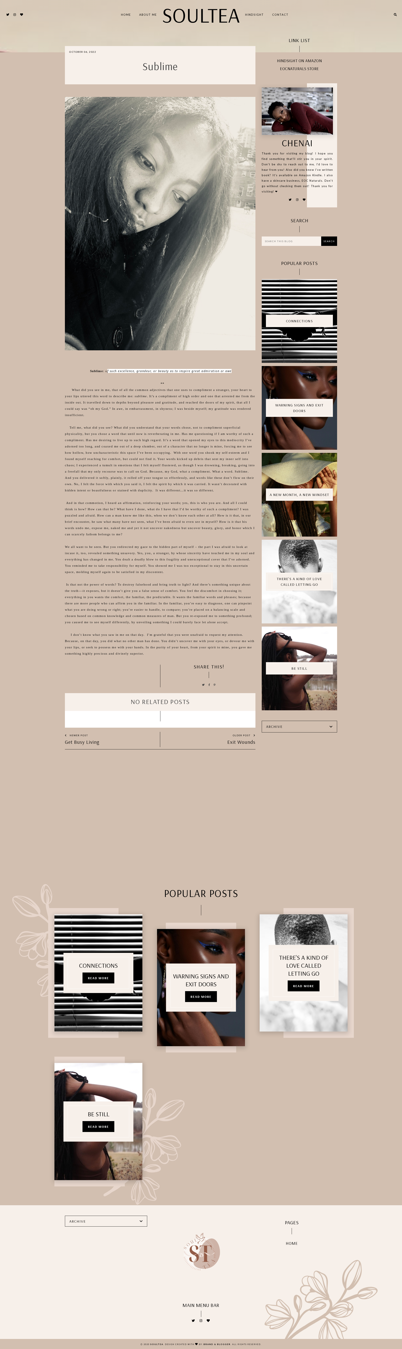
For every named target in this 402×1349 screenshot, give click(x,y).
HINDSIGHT (254, 14)
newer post (78, 735)
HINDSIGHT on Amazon (299, 60)
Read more (98, 978)
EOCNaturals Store (299, 68)
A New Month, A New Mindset (299, 494)
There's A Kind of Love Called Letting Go (299, 581)
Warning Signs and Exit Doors (299, 408)
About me (148, 14)
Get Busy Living (82, 742)
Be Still (299, 668)
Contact (280, 14)
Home (126, 14)
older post (242, 735)
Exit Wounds (241, 742)
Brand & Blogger (217, 1344)
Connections (299, 321)
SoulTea (201, 15)
